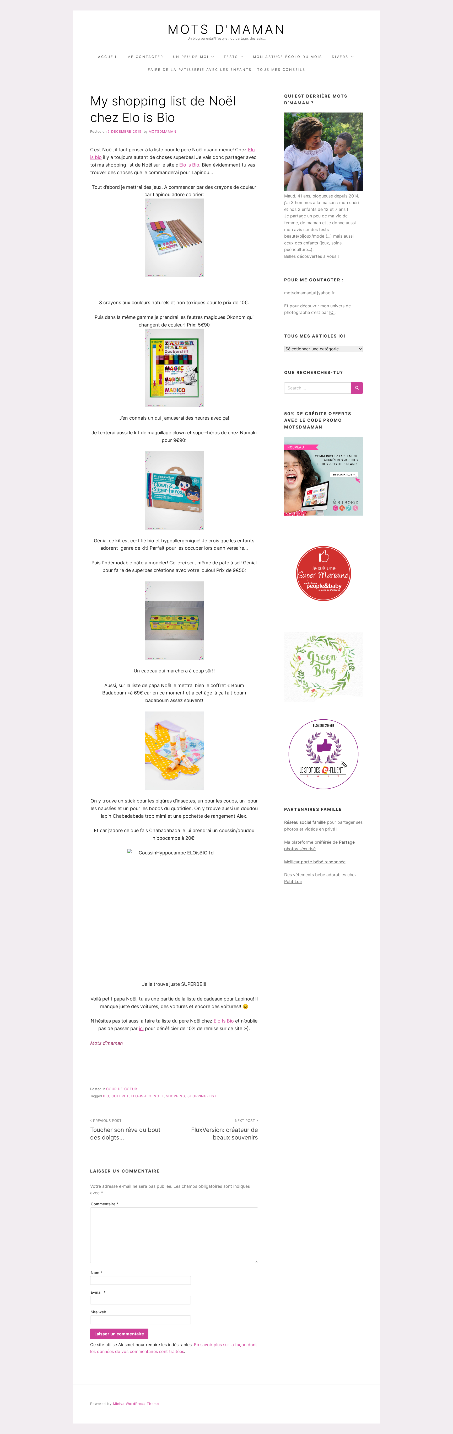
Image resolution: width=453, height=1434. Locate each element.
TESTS (231, 57)
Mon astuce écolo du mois (287, 57)
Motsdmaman (162, 131)
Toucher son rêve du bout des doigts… (125, 1130)
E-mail (98, 1292)
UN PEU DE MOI (191, 57)
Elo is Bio (189, 165)
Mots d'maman (227, 29)
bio (106, 1096)
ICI (332, 312)
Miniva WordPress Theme (136, 1404)
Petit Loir (293, 881)
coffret (120, 1096)
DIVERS (340, 57)
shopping (175, 1096)
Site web (98, 1312)
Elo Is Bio (224, 1021)
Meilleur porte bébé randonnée (315, 861)
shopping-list (202, 1096)
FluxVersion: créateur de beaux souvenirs (224, 1130)
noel (159, 1096)
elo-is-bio (141, 1096)
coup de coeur (121, 1089)
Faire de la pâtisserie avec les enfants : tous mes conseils (226, 70)
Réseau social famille (305, 822)
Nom (97, 1272)
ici (141, 1028)
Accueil (108, 57)
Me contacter (145, 57)
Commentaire (104, 1204)
